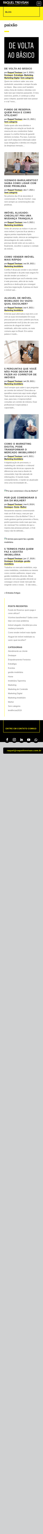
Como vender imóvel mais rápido (22, 633)
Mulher (23, 507)
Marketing (28, 75)
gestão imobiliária (15, 672)
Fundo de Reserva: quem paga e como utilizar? (17, 112)
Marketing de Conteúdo (18, 689)
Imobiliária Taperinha (17, 681)
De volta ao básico (18, 68)
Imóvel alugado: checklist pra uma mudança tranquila (18, 215)
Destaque (8, 75)
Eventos (11, 668)
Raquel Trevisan (15, 72)
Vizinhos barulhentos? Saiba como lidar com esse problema (21, 183)
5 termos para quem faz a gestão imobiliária (19, 552)
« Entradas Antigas (12, 593)
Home (16, 507)
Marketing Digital (11, 78)
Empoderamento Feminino (19, 660)
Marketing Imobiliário (13, 225)
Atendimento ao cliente (17, 651)
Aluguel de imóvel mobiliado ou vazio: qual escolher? (18, 301)
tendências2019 (15, 710)
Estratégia (18, 75)
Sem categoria (26, 78)
